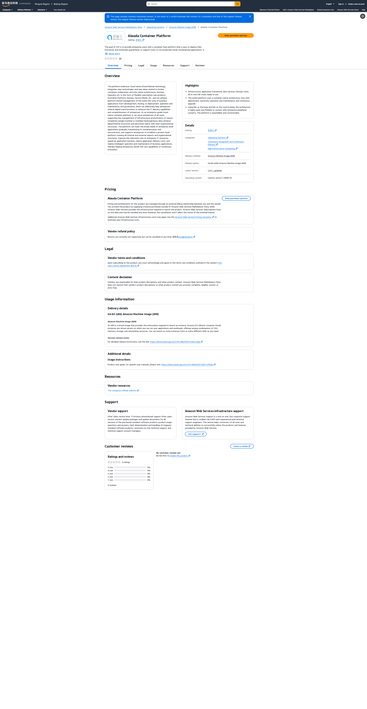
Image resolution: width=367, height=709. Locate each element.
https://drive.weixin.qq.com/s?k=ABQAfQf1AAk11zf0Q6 (187, 364)
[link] (214, 27)
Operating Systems (217, 137)
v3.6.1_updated (215, 170)
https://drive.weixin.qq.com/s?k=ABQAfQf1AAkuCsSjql (175, 341)
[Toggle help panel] (362, 16)
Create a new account (356, 4)
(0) (120, 58)
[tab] (113, 65)
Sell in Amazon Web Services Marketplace (298, 10)
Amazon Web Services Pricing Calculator (193, 217)
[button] (330, 3)
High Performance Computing (221, 148)
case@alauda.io (185, 237)
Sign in (341, 4)
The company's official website (122, 390)
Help (363, 10)
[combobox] (191, 4)
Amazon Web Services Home (348, 10)
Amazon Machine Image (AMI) (221, 156)
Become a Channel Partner (270, 10)
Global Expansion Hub (325, 10)
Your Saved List (59, 10)
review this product (179, 455)
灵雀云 (139, 39)
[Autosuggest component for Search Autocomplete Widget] (237, 4)
